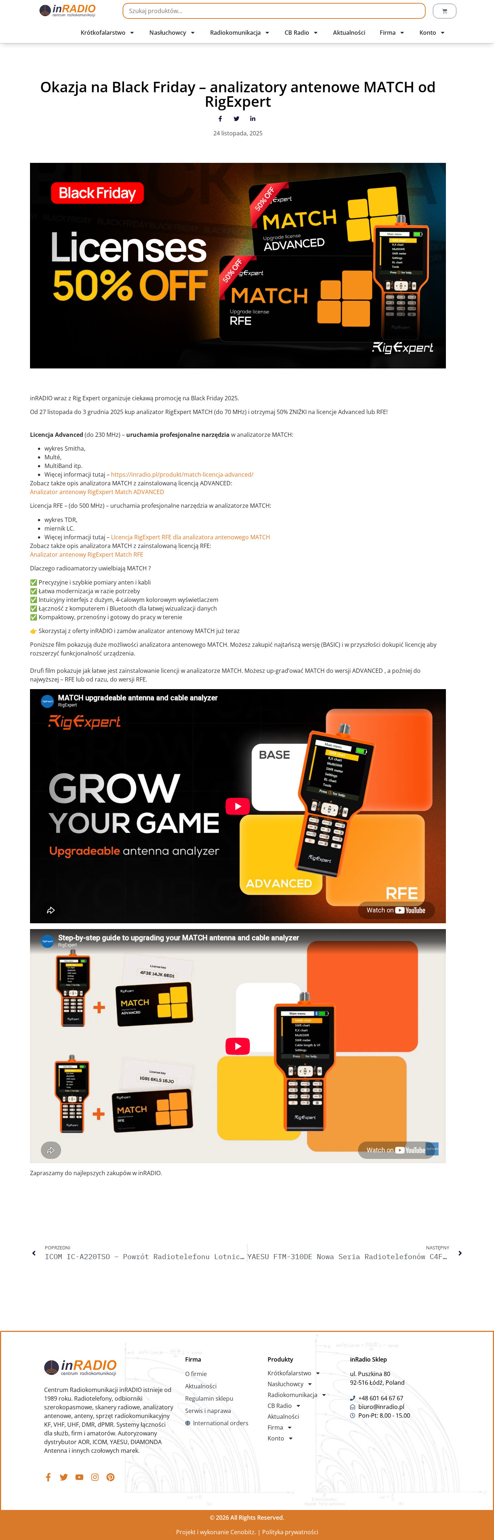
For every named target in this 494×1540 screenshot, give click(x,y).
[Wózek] (444, 11)
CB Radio (297, 33)
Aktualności (349, 33)
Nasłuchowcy (167, 33)
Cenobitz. (243, 1532)
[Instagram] (95, 1477)
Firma (388, 33)
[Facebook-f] (48, 1477)
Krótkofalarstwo (103, 33)
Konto (428, 33)
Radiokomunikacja (235, 33)
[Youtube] (79, 1477)
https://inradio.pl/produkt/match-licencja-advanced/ (182, 474)
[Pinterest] (110, 1477)
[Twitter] (64, 1477)
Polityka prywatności (290, 1532)
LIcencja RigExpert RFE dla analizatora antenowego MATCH (190, 537)
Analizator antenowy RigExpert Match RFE (86, 554)
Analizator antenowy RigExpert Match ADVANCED (97, 492)
